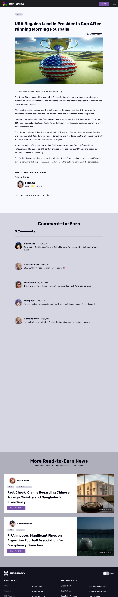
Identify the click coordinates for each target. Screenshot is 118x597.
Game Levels (37, 586)
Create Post (66, 586)
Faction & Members (97, 586)
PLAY (104, 4)
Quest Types (37, 591)
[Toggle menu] (113, 3)
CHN (10, 487)
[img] (59, 61)
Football (20, 530)
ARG (10, 530)
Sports (19, 14)
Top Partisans (66, 591)
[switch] (106, 573)
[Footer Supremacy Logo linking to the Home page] (14, 573)
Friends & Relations (97, 591)
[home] (13, 3)
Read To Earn (16, 508)
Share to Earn (96, 35)
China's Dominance (24, 487)
